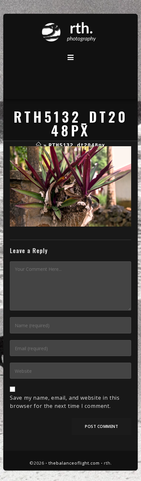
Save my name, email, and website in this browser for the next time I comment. (65, 402)
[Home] (38, 146)
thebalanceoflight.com (74, 463)
